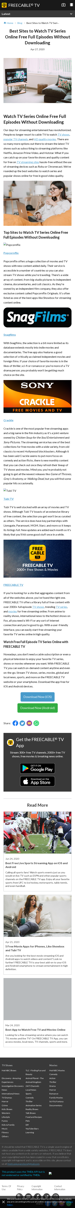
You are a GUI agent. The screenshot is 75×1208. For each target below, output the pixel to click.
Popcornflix (11, 253)
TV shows (63, 134)
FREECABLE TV (13, 584)
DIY (27, 1125)
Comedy (30, 1097)
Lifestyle (6, 1117)
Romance (53, 1093)
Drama (52, 1086)
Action (52, 1078)
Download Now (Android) (37, 708)
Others (5, 1136)
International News (11, 1093)
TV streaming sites (28, 162)
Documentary (55, 1105)
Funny (5, 1121)
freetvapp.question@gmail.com (23, 1163)
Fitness (5, 1132)
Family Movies (56, 1097)
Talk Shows (31, 1113)
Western (6, 1113)
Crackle (8, 420)
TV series (61, 606)
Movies (53, 1065)
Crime (5, 1105)
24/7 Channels (32, 1086)
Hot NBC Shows (9, 1070)
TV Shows (7, 1065)
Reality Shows (32, 1109)
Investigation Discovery (13, 1086)
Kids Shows (7, 1109)
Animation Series (34, 1105)
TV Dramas (7, 1097)
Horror (5, 1101)
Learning (30, 1132)
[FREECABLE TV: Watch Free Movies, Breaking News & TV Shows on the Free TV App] (37, 576)
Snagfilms (9, 334)
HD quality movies (45, 139)
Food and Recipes (34, 1117)
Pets (28, 1121)
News (4, 1090)
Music (5, 1128)
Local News (31, 1090)
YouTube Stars (32, 1128)
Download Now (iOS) (37, 697)
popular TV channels (15, 139)
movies (12, 611)
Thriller (29, 1101)
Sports (29, 1093)
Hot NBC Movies (57, 1070)
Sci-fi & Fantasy (56, 1101)
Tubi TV (8, 498)
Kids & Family (8, 1125)
